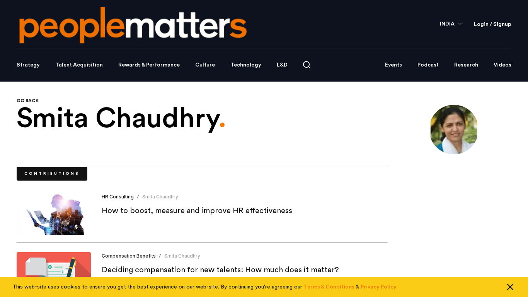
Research (466, 65)
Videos (502, 65)
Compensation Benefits (129, 256)
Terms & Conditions (329, 287)
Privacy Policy (379, 287)
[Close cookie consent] (510, 287)
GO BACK (28, 100)
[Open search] (306, 64)
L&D (282, 65)
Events (393, 65)
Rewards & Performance (149, 65)
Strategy (28, 65)
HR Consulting (118, 197)
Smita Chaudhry (160, 197)
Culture (205, 65)
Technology (245, 65)
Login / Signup (492, 24)
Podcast (428, 65)
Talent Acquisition (79, 65)
